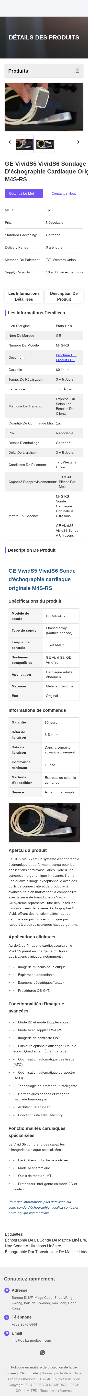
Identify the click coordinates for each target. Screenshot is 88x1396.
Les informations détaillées (24, 296)
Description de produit (64, 296)
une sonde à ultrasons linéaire (33, 1246)
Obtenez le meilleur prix (28, 193)
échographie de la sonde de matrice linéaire (45, 1240)
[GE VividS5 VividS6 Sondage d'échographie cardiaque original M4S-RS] (44, 107)
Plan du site (29, 1373)
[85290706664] (42, 1354)
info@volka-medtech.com (31, 1340)
